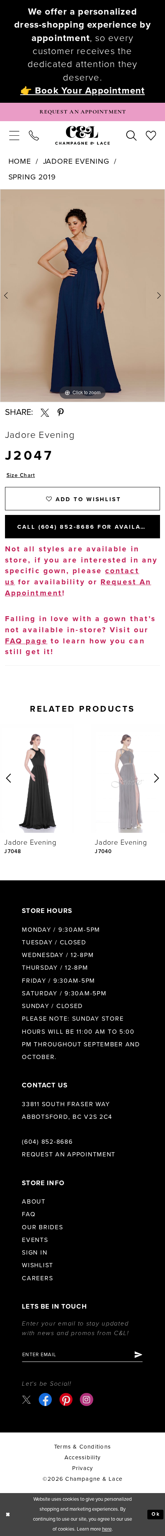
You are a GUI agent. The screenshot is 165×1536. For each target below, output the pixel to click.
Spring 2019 (32, 177)
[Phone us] (34, 135)
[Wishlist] (150, 135)
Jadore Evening (76, 161)
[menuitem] (14, 135)
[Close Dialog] (8, 1514)
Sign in (34, 1252)
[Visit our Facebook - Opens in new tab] (45, 1399)
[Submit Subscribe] (137, 1355)
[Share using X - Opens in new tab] (45, 413)
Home (19, 161)
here (107, 1529)
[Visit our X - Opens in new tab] (26, 1400)
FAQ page (26, 641)
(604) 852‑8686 (47, 1142)
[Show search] (131, 135)
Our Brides (42, 1227)
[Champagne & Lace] (82, 135)
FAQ (28, 1214)
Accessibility (82, 1457)
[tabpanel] (82, 295)
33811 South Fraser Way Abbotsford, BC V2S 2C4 (67, 1110)
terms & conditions (82, 1446)
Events (35, 1240)
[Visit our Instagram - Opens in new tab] (86, 1399)
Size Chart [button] (21, 475)
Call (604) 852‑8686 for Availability (88, 526)
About (34, 1201)
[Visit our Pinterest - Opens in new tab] (66, 1399)
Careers (37, 1278)
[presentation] (37, 778)
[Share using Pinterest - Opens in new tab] (60, 413)
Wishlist (37, 1265)
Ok (156, 1514)
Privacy (82, 1468)
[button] (14, 135)
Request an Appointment (69, 1154)
